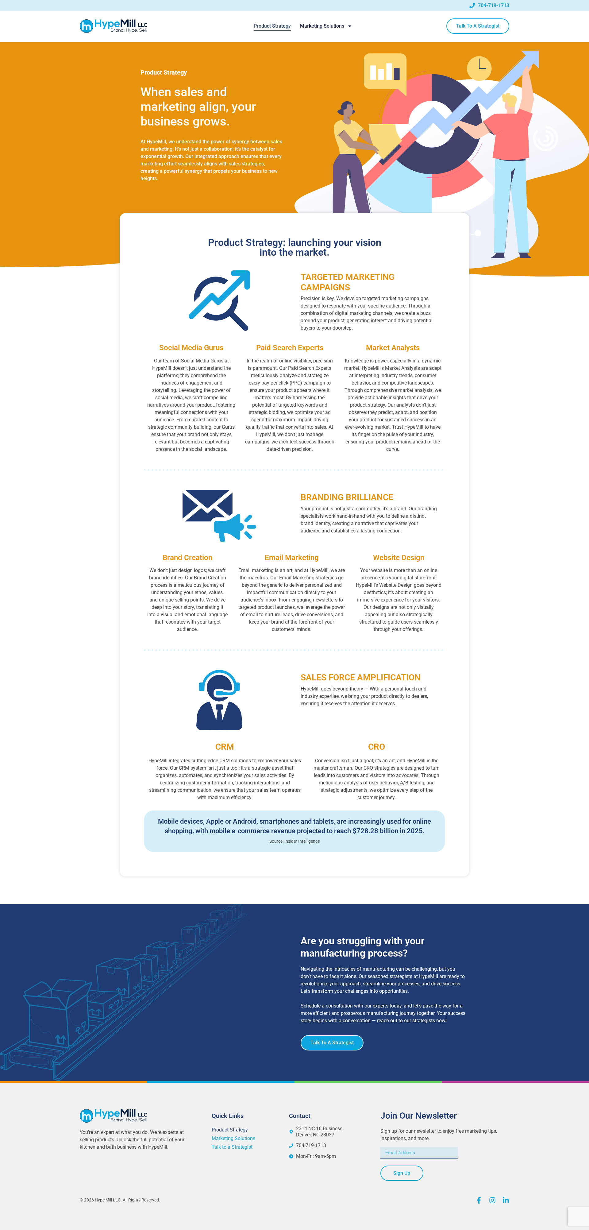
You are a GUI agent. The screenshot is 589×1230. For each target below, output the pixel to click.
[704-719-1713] (472, 5)
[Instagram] (492, 1200)
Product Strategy (272, 26)
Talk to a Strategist (232, 1147)
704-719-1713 (493, 5)
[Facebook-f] (478, 1200)
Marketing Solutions (322, 26)
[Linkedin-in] (505, 1200)
